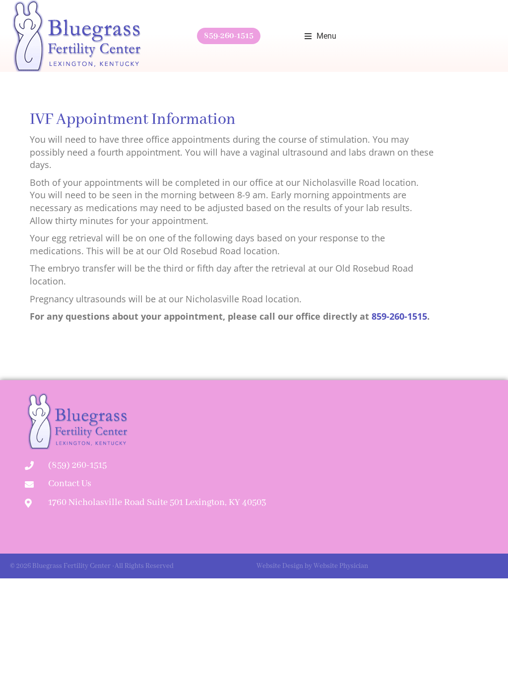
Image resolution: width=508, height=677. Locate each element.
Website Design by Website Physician (312, 566)
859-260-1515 (229, 36)
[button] (320, 36)
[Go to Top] (493, 662)
